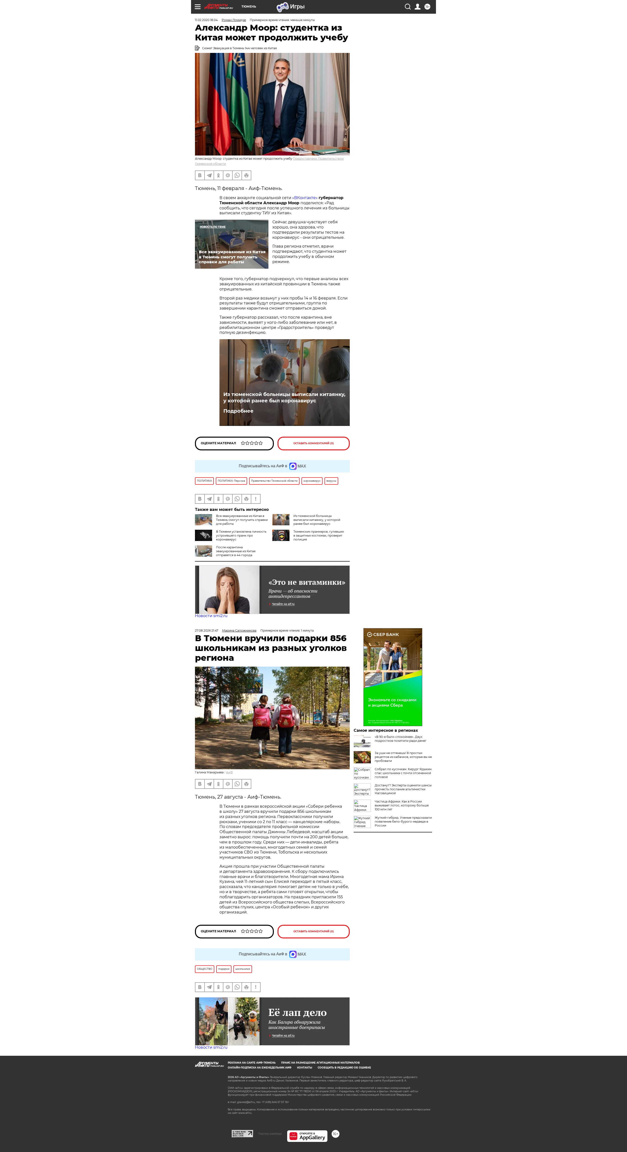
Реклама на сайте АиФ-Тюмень (252, 1062)
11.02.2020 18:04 (206, 20)
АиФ (229, 772)
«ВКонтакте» (305, 197)
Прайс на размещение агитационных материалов (320, 1062)
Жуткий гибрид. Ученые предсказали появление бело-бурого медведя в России (403, 821)
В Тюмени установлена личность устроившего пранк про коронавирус (241, 535)
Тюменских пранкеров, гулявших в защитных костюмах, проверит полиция (318, 535)
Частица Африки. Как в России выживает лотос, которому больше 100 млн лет (402, 805)
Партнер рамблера (270, 1133)
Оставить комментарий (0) (313, 443)
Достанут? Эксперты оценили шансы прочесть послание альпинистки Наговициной (403, 789)
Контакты (304, 1067)
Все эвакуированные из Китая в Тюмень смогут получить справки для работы (242, 520)
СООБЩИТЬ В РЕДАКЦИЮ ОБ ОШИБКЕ (344, 1067)
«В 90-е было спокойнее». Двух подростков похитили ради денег (400, 739)
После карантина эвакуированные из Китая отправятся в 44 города (235, 551)
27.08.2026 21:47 (206, 630)
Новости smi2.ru (211, 615)
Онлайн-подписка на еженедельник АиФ (259, 1067)
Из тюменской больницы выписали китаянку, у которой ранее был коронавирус (284, 397)
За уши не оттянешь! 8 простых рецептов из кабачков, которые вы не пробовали (403, 757)
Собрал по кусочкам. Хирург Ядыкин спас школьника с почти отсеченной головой (403, 773)
